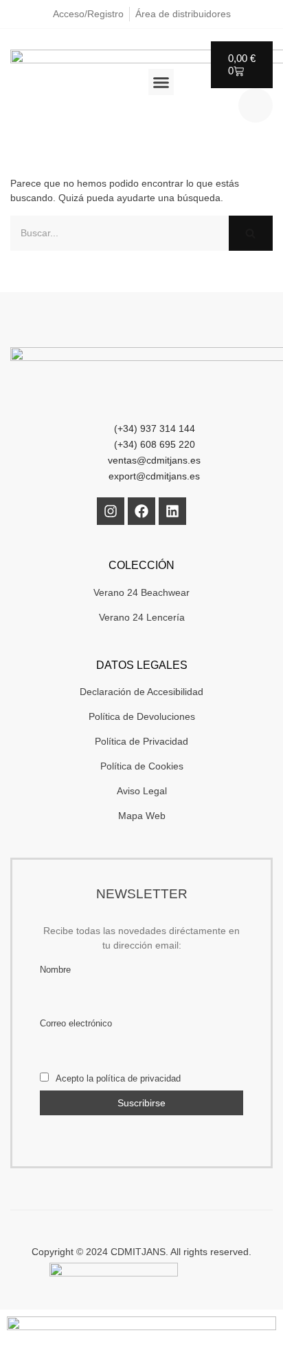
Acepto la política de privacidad (117, 1079)
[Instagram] (110, 511)
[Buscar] (251, 233)
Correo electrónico (76, 1023)
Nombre (55, 970)
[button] (161, 82)
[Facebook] (141, 511)
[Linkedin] (172, 511)
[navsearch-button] (255, 105)
